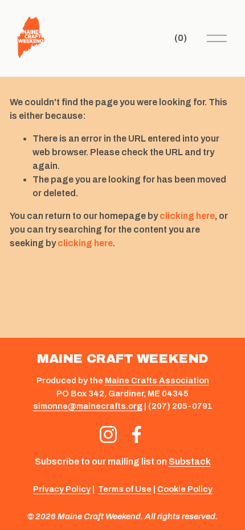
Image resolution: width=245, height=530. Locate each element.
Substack (190, 461)
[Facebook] (137, 434)
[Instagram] (108, 434)
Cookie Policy (185, 489)
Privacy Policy (62, 489)
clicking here (187, 216)
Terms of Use (125, 489)
